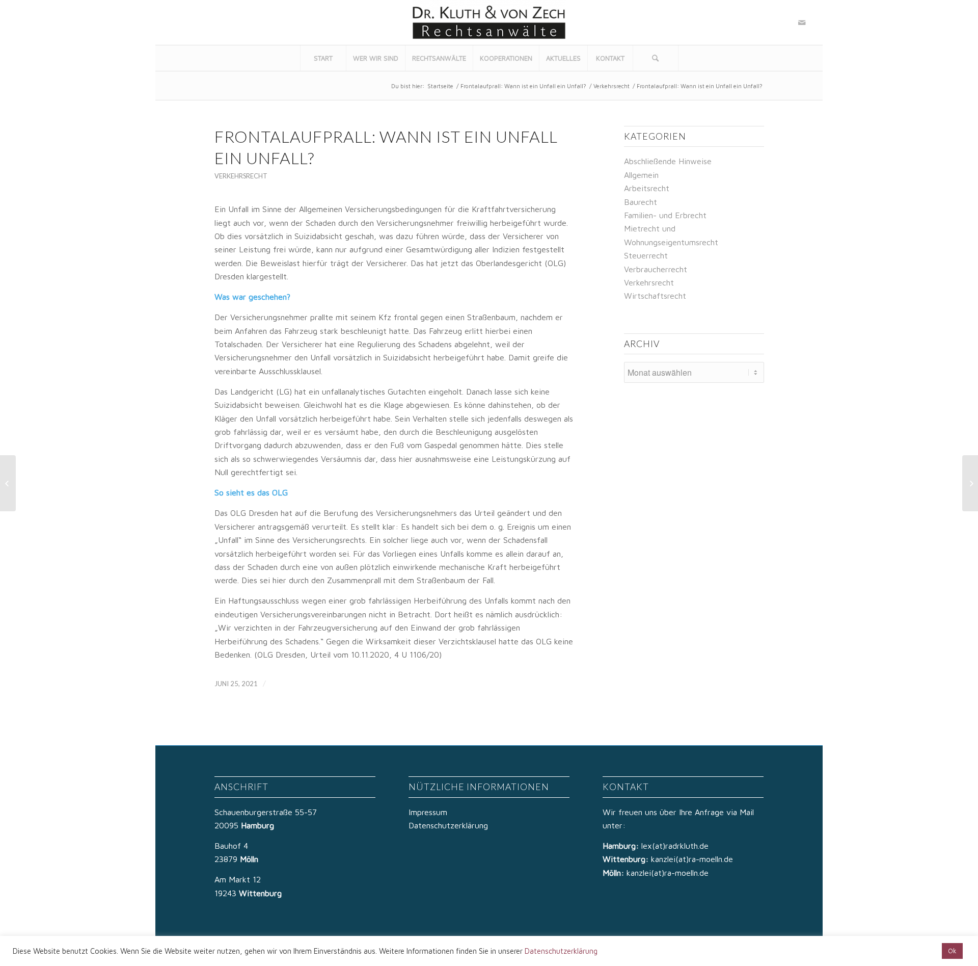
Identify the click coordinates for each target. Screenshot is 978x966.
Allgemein (641, 174)
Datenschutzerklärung (448, 825)
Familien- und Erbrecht (665, 215)
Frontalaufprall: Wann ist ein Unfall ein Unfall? (523, 86)
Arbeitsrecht (646, 188)
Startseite (440, 86)
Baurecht (640, 201)
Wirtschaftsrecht (655, 295)
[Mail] (801, 22)
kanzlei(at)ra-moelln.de (692, 859)
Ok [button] (952, 951)
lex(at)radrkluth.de (676, 845)
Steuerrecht (646, 255)
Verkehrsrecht (611, 86)
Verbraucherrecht (655, 269)
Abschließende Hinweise (668, 161)
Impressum (428, 812)
